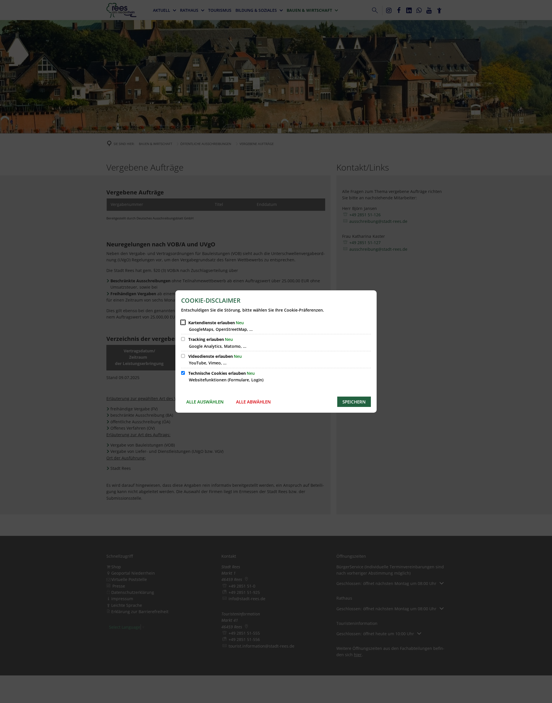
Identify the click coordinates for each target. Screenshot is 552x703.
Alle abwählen (253, 402)
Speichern (354, 402)
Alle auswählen (205, 402)
